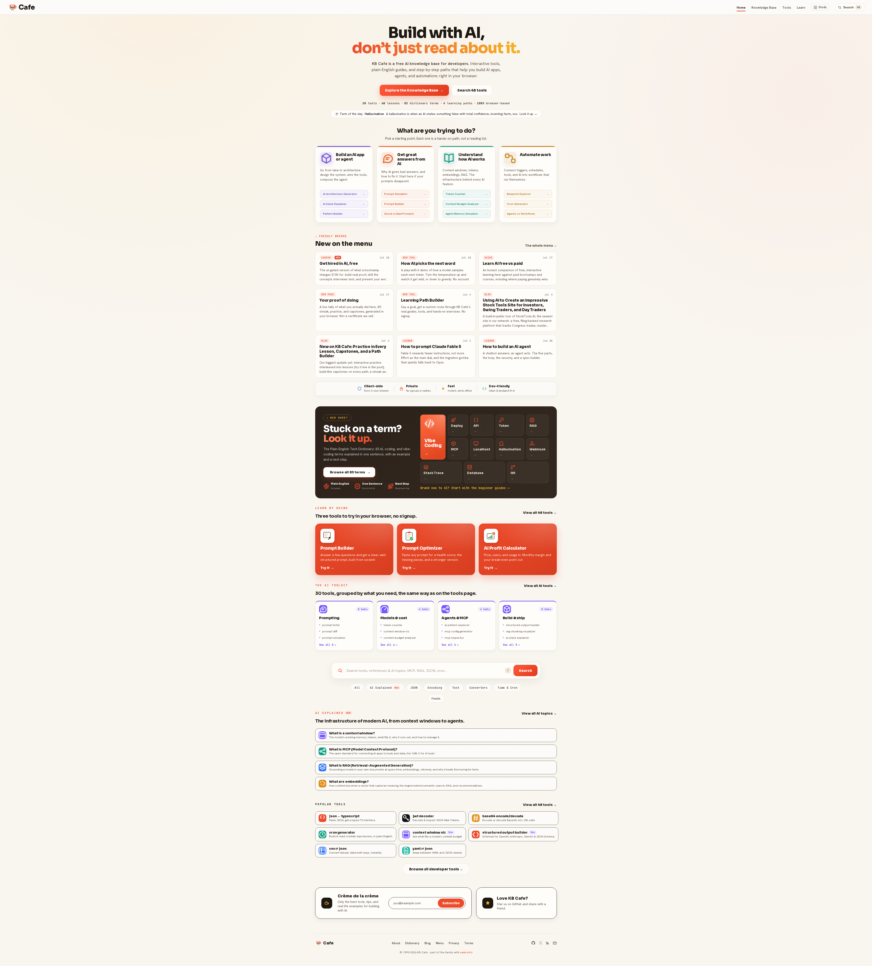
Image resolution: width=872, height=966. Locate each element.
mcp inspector (454, 638)
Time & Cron (508, 688)
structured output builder (523, 625)
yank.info (466, 952)
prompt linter (331, 625)
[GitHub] (533, 943)
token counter (393, 625)
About (396, 943)
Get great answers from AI (411, 159)
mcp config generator (459, 631)
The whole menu (541, 245)
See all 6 (388, 645)
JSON (414, 688)
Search (525, 670)
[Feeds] (548, 943)
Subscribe (451, 903)
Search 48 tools (472, 90)
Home (741, 7)
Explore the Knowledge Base (414, 90)
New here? (337, 417)
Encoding (435, 688)
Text (455, 688)
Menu (440, 943)
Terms (468, 943)
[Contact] (555, 943)
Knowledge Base (763, 7)
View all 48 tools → (540, 513)
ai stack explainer (517, 638)
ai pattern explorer (457, 625)
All (357, 688)
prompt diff (329, 631)
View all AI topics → (539, 713)
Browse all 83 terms (350, 472)
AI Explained (384, 688)
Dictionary (412, 943)
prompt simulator (334, 638)
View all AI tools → (540, 586)
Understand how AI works (471, 157)
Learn (801, 7)
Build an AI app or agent (350, 157)
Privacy (454, 943)
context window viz (396, 631)
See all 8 (327, 645)
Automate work (535, 154)
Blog (427, 943)
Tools (786, 7)
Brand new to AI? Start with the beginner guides (464, 488)
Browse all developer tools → (436, 869)
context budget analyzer (400, 638)
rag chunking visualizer (520, 631)
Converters (478, 688)
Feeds (436, 698)
